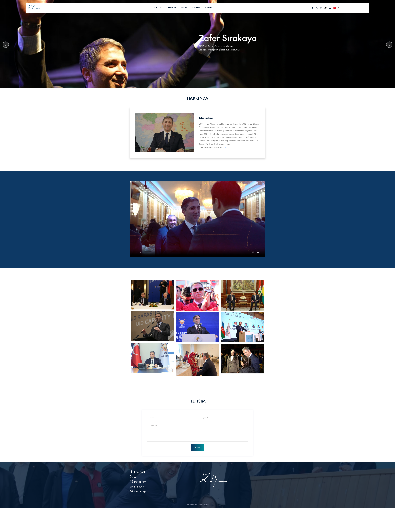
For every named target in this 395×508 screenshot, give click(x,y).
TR (337, 8)
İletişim (208, 8)
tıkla (226, 147)
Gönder (197, 447)
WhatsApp (140, 491)
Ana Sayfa (158, 8)
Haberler (196, 8)
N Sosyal (139, 486)
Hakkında (172, 8)
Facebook (139, 471)
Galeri (184, 8)
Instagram (139, 481)
